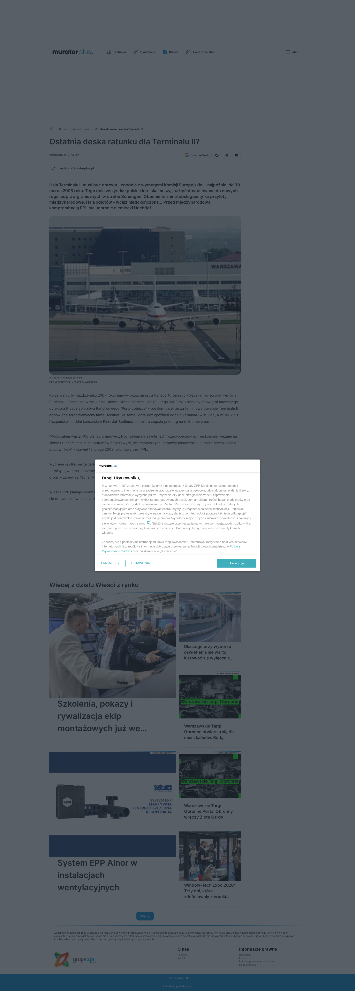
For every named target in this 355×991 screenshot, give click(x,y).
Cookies (126, 551)
